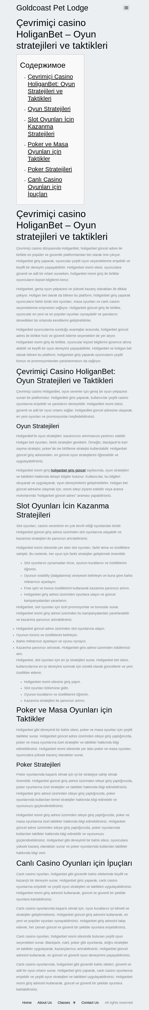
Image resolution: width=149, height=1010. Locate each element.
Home (27, 1003)
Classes (64, 1003)
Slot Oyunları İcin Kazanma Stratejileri (51, 126)
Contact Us (90, 1003)
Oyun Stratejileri (49, 108)
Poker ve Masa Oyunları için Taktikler (48, 151)
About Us (44, 1003)
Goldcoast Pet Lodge (52, 7)
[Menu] (126, 8)
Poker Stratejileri (50, 169)
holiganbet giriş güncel (68, 470)
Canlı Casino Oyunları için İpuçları (45, 186)
